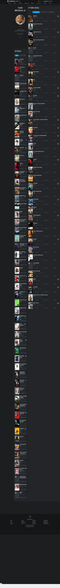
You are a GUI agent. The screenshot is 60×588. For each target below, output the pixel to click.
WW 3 (21, 492)
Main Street (21, 340)
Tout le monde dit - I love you (24, 453)
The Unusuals (36, 271)
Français (30, 517)
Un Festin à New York (24, 469)
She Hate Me (23, 444)
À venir (33, 3)
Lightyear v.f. (22, 316)
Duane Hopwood (24, 203)
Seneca (21, 436)
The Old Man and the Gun (24, 364)
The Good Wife (36, 87)
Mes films (34, 521)
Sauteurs (22, 428)
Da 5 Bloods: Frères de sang (23, 189)
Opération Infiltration (22, 372)
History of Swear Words (39, 103)
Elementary (36, 71)
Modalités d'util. (46, 522)
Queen (35, 207)
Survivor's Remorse (38, 255)
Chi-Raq (22, 147)
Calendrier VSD (23, 522)
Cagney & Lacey (37, 31)
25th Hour (22, 67)
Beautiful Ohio (23, 115)
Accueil (10, 3)
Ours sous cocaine (22, 380)
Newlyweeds (23, 347)
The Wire (35, 287)
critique (27, 176)
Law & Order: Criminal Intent (40, 119)
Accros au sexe (23, 83)
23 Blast (22, 59)
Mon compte (34, 520)
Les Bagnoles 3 (22, 107)
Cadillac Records (22, 132)
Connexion (41, 1)
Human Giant (36, 111)
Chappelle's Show (37, 55)
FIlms (15, 3)
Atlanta (35, 16)
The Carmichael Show (38, 39)
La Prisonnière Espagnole (23, 405)
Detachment (23, 195)
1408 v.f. (22, 75)
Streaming (27, 3)
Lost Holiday (22, 324)
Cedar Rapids (21, 140)
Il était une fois (22, 292)
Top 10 (45, 3)
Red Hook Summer (22, 413)
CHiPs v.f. (22, 155)
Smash (35, 239)
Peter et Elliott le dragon (24, 397)
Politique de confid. (46, 523)
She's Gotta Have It (38, 231)
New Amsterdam (37, 191)
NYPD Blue (36, 199)
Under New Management (23, 477)
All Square (22, 99)
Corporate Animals (22, 172)
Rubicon (35, 223)
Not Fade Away (22, 356)
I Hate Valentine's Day (24, 284)
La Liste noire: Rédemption (40, 135)
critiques (25, 104)
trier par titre (17, 55)
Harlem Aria (23, 259)
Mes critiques (34, 523)
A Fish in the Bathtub (23, 236)
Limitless (35, 127)
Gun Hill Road (22, 252)
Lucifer (35, 159)
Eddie (21, 211)
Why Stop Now (23, 484)
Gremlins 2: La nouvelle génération (23, 245)
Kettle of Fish (23, 307)
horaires (20, 64)
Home (21, 267)
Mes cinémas (34, 522)
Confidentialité (31, 519)
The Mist (35, 183)
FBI (34, 79)
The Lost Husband (24, 331)
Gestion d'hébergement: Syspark (30, 525)
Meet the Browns (37, 175)
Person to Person (22, 389)
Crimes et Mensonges (22, 180)
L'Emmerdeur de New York (24, 220)
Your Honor (36, 302)
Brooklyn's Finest (22, 124)
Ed (33, 63)
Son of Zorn (36, 247)
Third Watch (36, 263)
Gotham (35, 95)
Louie (34, 143)
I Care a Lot (22, 275)
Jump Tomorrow (24, 299)
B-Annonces (39, 3)
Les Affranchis (23, 91)
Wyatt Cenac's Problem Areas (40, 294)
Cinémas (21, 3)
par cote (21, 55)
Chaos (34, 47)
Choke (21, 163)
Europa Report (23, 227)
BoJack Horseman (37, 23)
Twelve (21, 460)
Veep (34, 279)
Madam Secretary (37, 167)
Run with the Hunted (23, 421)
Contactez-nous (46, 520)
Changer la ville (46, 521)
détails (23, 64)
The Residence (36, 215)
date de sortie (51, 12)
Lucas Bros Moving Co (38, 151)
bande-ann (25, 64)
